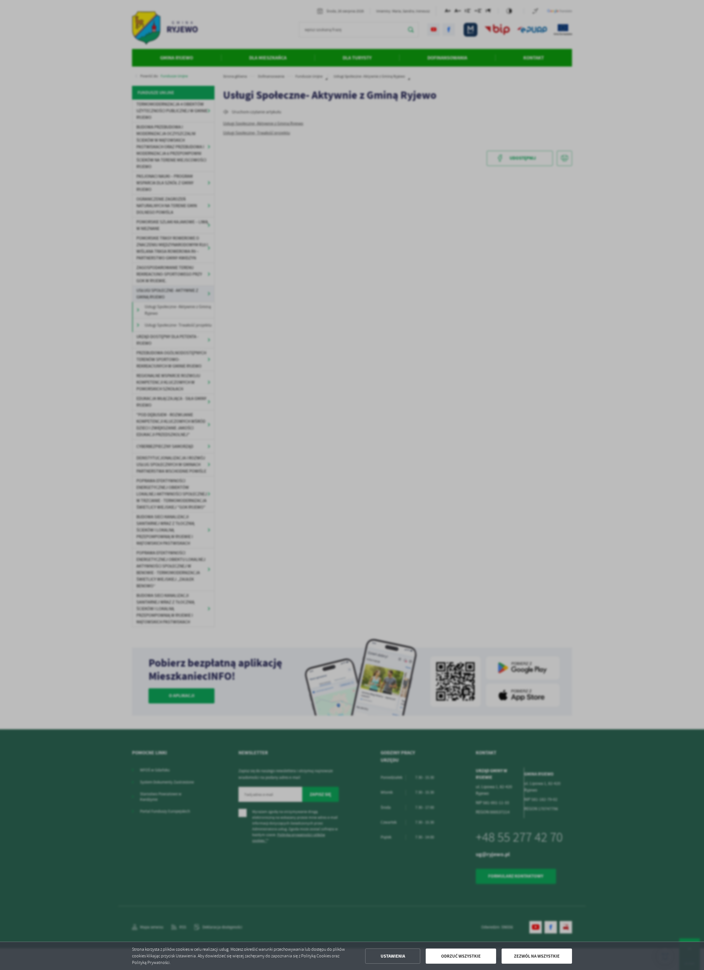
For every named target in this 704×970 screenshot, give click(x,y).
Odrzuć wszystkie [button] (461, 956)
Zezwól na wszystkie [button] (537, 956)
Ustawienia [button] (393, 956)
